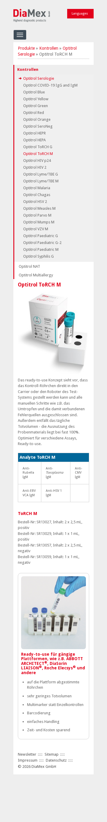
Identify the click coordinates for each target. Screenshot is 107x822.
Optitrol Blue (34, 92)
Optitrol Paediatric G (40, 236)
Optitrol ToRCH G (37, 147)
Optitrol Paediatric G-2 (42, 242)
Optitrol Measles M (39, 208)
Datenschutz (56, 760)
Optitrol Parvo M (37, 215)
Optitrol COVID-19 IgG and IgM (50, 85)
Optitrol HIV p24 (37, 160)
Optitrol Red (33, 112)
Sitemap (52, 754)
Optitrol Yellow (35, 99)
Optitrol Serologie (38, 78)
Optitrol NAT (29, 266)
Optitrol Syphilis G (38, 256)
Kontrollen (48, 48)
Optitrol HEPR (34, 133)
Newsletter (27, 754)
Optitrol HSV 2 (35, 201)
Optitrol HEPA (34, 140)
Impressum (27, 760)
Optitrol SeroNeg (38, 126)
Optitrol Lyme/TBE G (40, 174)
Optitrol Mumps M (38, 222)
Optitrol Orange (37, 119)
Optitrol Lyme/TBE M (41, 181)
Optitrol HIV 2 (34, 167)
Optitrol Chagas (36, 194)
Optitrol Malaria (36, 188)
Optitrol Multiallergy (36, 275)
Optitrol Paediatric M (41, 249)
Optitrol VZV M (35, 229)
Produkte (26, 48)
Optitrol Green (35, 106)
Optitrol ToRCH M (38, 153)
